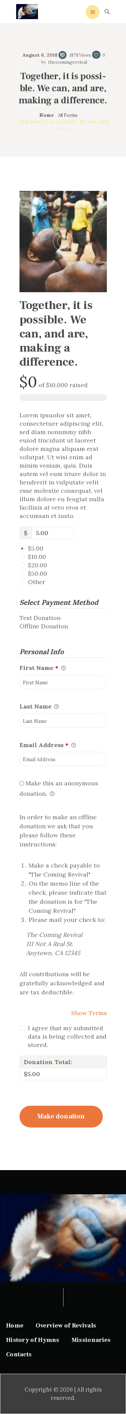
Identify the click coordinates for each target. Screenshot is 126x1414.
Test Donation (39, 618)
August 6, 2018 (40, 55)
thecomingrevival (67, 62)
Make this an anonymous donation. (58, 788)
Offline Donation (43, 626)
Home (46, 115)
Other (36, 582)
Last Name (36, 706)
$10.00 (37, 557)
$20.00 (37, 565)
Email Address (44, 745)
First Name (38, 668)
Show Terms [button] (89, 1013)
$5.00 (35, 548)
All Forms (68, 115)
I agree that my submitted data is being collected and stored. (67, 1036)
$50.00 (37, 573)
